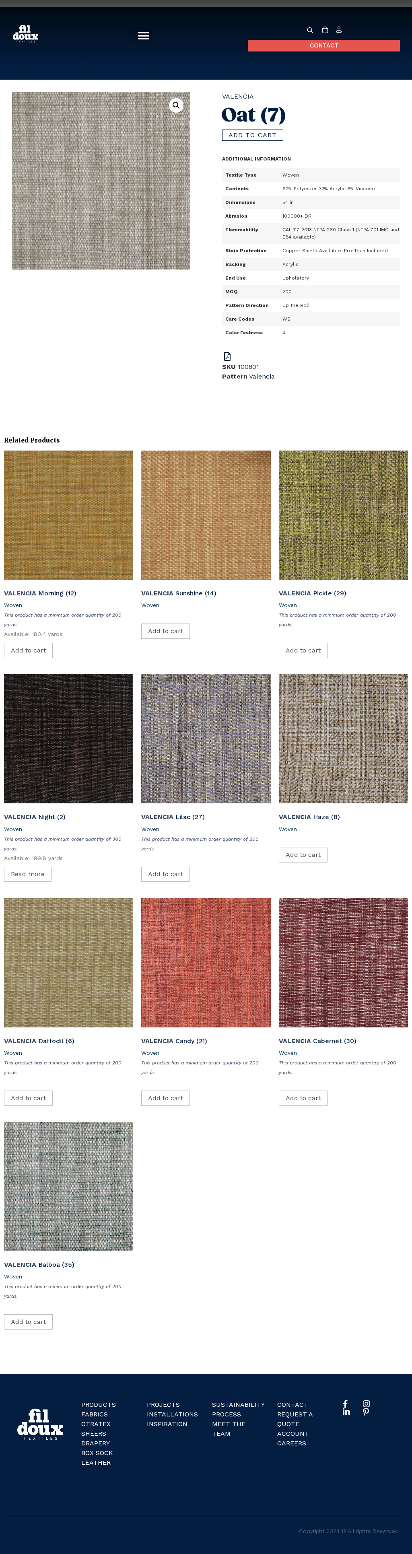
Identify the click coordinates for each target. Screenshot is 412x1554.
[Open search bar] (310, 30)
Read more (28, 874)
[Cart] (325, 30)
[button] (143, 36)
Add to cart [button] (28, 650)
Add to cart (253, 135)
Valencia (238, 96)
